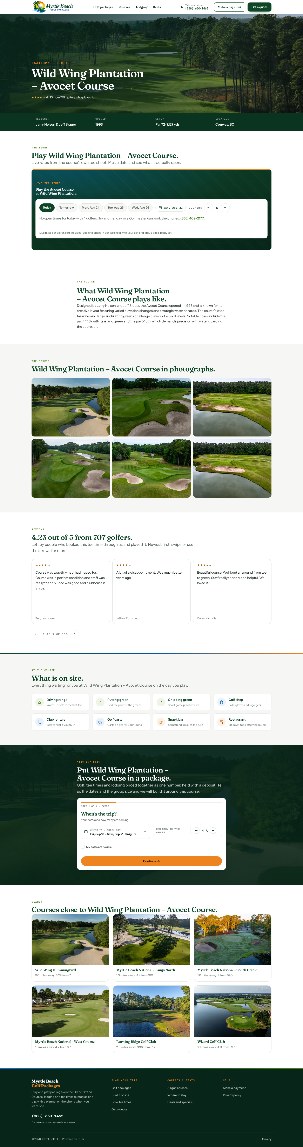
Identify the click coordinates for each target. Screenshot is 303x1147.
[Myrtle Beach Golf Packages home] (53, 7)
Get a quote (259, 7)
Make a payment (229, 7)
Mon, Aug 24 (90, 207)
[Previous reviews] (36, 634)
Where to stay (176, 1095)
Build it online (120, 1095)
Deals (157, 7)
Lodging (141, 7)
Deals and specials (180, 1102)
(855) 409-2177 (192, 218)
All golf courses (177, 1088)
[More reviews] (74, 634)
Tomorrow (66, 207)
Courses (124, 7)
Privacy (266, 1139)
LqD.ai (81, 1139)
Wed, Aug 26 (140, 207)
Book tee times (121, 1102)
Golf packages (103, 7)
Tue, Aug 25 (115, 207)
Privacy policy (232, 1095)
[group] (151, 593)
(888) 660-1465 (47, 1115)
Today (47, 207)
